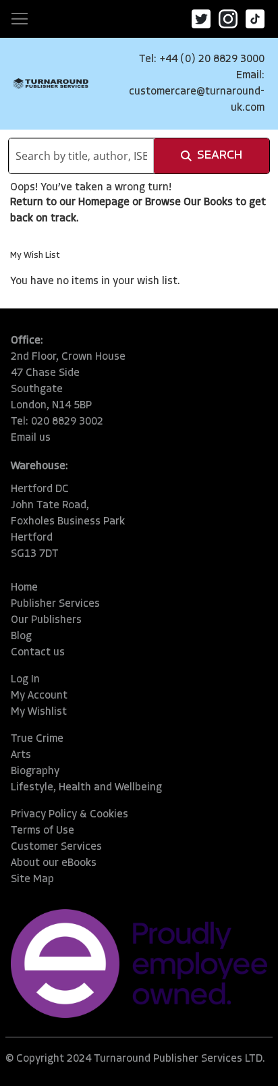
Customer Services (56, 847)
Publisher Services (55, 604)
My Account (39, 695)
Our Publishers (46, 620)
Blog (21, 636)
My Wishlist (39, 712)
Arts (21, 755)
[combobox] (81, 155)
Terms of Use (42, 830)
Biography (35, 771)
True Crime (37, 739)
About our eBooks (53, 863)
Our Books (208, 202)
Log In (25, 679)
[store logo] (50, 84)
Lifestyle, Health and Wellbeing (86, 787)
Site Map (32, 879)
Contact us (38, 652)
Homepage (104, 202)
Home (24, 587)
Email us (31, 438)
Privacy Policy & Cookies (69, 814)
